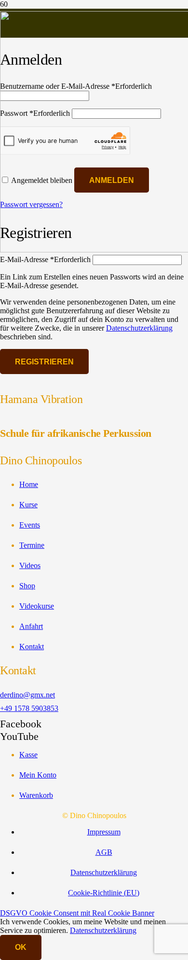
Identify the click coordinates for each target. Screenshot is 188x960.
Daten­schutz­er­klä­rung (139, 328)
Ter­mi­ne (31, 545)
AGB (103, 852)
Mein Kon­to (37, 775)
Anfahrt (31, 626)
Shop (27, 586)
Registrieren (44, 362)
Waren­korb (36, 795)
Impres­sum (104, 832)
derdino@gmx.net (27, 695)
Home (28, 484)
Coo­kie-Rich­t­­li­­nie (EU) (103, 893)
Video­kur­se (36, 606)
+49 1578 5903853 (29, 708)
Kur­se (28, 505)
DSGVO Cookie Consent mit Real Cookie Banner (77, 913)
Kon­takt (31, 646)
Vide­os (29, 565)
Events (29, 525)
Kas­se (28, 755)
